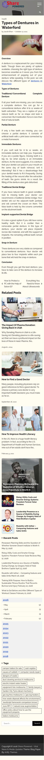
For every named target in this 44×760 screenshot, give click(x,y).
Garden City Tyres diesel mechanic (17, 691)
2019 (5, 651)
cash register (30, 668)
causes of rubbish (10, 672)
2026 (6, 600)
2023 (5, 633)
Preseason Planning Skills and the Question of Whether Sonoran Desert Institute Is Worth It (20, 487)
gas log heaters (32, 695)
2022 (5, 637)
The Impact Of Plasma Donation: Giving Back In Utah (18, 326)
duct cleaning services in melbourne (18, 680)
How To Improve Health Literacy (18, 434)
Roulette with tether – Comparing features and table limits (27, 528)
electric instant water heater (14, 683)
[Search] (40, 12)
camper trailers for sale (12, 668)
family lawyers (35, 687)
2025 (5, 623)
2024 (5, 628)
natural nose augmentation (25, 706)
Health (4, 19)
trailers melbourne (10, 716)
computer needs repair (30, 672)
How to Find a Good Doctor (16, 379)
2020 (6, 646)
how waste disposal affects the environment (21, 699)
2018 (5, 656)
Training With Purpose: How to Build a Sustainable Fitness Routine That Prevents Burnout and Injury (19, 583)
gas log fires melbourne (13, 695)
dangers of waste (10, 676)
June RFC (7, 706)
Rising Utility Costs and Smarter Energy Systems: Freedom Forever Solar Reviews (27, 501)
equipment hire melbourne (14, 687)
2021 (5, 642)
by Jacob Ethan (7, 32)
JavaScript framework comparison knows (20, 702)
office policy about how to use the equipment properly (17, 711)
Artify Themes (11, 752)
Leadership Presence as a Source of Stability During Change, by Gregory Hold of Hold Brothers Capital (28, 515)
